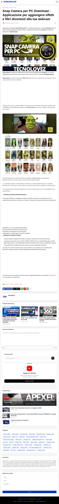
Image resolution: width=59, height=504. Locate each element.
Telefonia (6, 447)
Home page (5, 7)
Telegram (15, 447)
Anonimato (23, 434)
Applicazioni (41, 434)
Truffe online (47, 447)
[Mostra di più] (30, 289)
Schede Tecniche (18, 444)
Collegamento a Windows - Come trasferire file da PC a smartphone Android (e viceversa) (10, 320)
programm (42, 442)
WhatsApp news (31, 450)
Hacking (18, 439)
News (25, 442)
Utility (20, 284)
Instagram (27, 439)
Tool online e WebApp (35, 447)
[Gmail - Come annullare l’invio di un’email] (29, 311)
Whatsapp (21, 450)
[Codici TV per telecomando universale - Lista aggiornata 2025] (6, 409)
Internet (49, 439)
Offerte (33, 442)
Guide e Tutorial (12, 7)
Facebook (6, 436)
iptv (5, 442)
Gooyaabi (38, 499)
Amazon (6, 434)
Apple (31, 434)
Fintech (14, 436)
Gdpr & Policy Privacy (41, 501)
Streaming (37, 444)
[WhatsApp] (22, 289)
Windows (41, 450)
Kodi (11, 442)
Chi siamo (20, 501)
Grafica (42, 436)
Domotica (50, 434)
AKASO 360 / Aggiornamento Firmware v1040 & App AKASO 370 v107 (47, 319)
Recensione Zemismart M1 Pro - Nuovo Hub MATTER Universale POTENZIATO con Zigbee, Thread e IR (33, 414)
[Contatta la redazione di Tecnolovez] (6, 422)
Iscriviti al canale (29, 381)
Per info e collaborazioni (29, 501)
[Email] (27, 289)
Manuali (18, 442)
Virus (13, 450)
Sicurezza (28, 444)
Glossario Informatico (32, 436)
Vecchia (55, 347)
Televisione (24, 447)
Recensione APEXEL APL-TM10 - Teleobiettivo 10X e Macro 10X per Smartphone (27, 401)
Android (15, 434)
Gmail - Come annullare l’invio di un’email (29, 318)
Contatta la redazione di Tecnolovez (20, 420)
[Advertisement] (29, 93)
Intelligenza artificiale (37, 439)
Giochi (21, 436)
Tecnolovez (47, 444)
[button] (1, 2)
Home (14, 501)
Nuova (3, 347)
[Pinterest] (24, 289)
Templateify (26, 499)
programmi (16, 284)
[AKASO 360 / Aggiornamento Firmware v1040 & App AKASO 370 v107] (47, 311)
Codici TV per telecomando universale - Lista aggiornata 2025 (26, 408)
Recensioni (7, 444)
